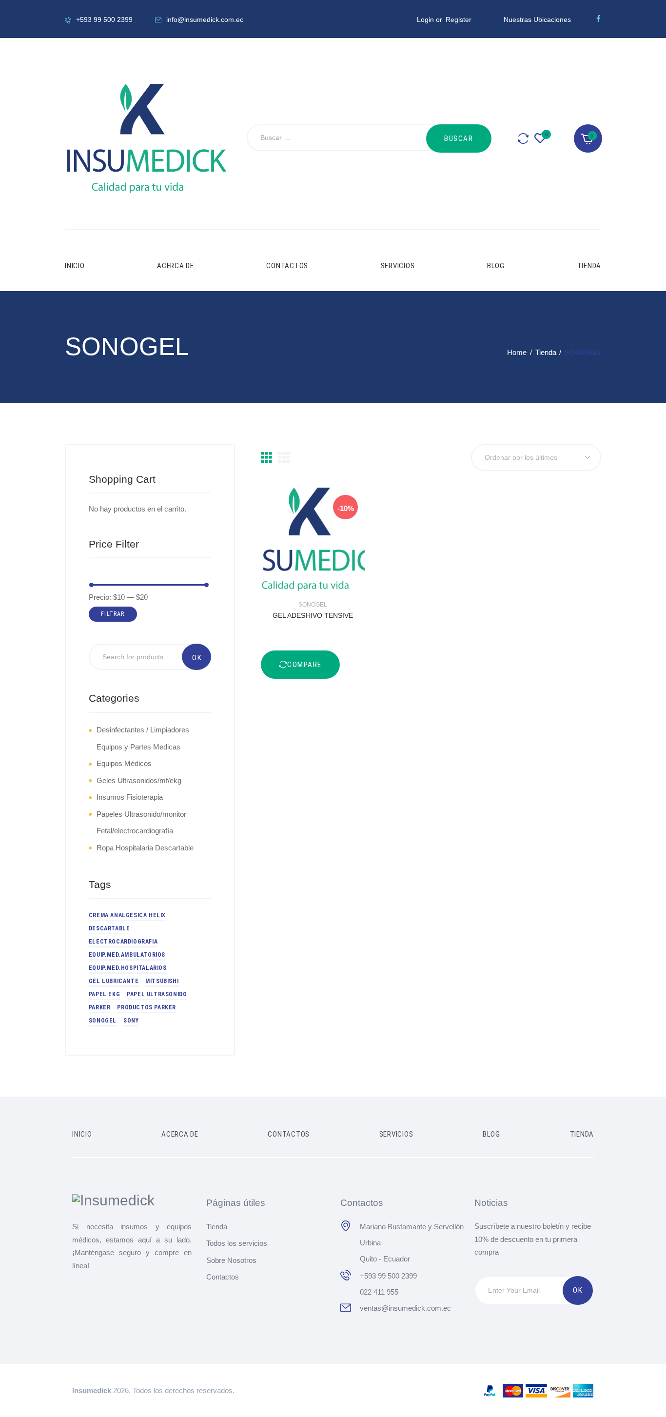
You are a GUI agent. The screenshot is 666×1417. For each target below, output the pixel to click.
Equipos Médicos (124, 763)
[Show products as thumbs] (266, 457)
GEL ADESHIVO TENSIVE (313, 615)
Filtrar (112, 613)
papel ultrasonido (157, 994)
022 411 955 (379, 1292)
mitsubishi (161, 981)
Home (517, 352)
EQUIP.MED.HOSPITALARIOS (128, 967)
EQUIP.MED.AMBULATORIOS (127, 954)
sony (130, 1020)
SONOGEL (312, 604)
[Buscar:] (349, 138)
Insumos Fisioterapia (130, 797)
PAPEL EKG (104, 994)
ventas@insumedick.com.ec (405, 1308)
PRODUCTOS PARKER (146, 1007)
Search (196, 657)
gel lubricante (113, 981)
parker (100, 1007)
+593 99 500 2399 (388, 1276)
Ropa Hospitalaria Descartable (145, 848)
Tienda (545, 352)
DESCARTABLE (109, 928)
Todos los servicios (236, 1243)
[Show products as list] (284, 457)
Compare (339, 539)
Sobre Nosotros (231, 1260)
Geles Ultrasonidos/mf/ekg (139, 780)
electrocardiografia (123, 941)
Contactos (222, 1277)
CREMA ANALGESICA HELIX (127, 915)
